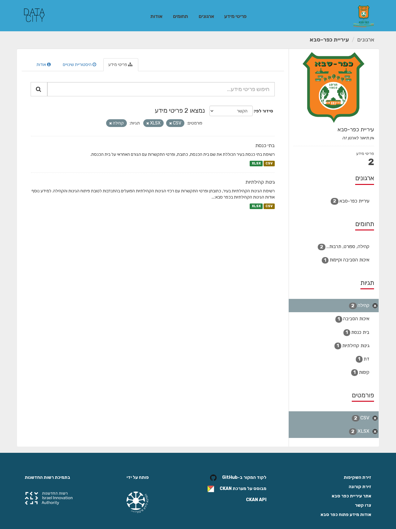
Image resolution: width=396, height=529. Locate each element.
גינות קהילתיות (260, 182)
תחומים (180, 16)
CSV (269, 163)
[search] (39, 89)
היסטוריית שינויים (78, 64)
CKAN (226, 488)
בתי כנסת (265, 145)
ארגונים (206, 16)
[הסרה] (170, 123)
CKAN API (256, 499)
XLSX (256, 163)
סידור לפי (264, 111)
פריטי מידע (235, 16)
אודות (156, 16)
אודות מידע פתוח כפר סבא (346, 514)
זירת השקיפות (357, 477)
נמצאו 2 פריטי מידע (180, 110)
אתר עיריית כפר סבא (351, 496)
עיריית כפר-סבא (329, 39)
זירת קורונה (360, 486)
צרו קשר (363, 505)
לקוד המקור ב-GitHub (244, 477)
